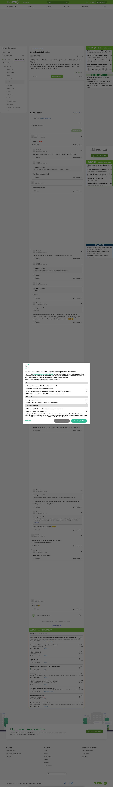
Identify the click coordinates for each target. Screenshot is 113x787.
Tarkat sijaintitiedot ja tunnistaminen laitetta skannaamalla (42, 386)
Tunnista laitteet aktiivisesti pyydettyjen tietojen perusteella (42, 402)
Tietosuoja (28, 420)
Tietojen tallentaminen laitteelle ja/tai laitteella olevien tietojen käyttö (45, 394)
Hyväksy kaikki (79, 421)
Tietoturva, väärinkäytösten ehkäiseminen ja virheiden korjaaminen (44, 408)
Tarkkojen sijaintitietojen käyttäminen (36, 400)
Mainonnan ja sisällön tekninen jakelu (36, 411)
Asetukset (62, 421)
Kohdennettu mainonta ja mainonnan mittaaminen (39, 388)
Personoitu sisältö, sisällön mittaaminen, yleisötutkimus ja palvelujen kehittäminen (48, 391)
